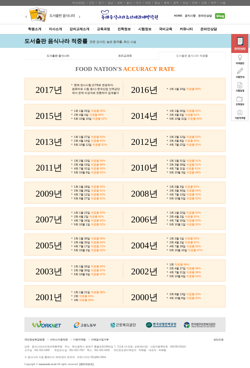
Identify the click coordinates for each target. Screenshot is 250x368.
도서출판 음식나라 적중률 (192, 55)
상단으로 (218, 339)
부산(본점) (78, 2)
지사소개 (55, 29)
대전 (148, 2)
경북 (119, 2)
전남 (185, 2)
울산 (129, 2)
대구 (138, 2)
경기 (101, 2)
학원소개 (34, 29)
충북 (166, 2)
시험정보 (145, 29)
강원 (204, 2)
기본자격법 (79, 339)
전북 (194, 2)
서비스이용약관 (59, 339)
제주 (213, 2)
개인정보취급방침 (34, 339)
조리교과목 (125, 55)
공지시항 (190, 15)
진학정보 (124, 29)
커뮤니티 (186, 29)
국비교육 (165, 29)
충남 (157, 2)
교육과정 (103, 29)
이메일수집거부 (100, 339)
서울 (223, 2)
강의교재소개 (79, 29)
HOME (178, 15)
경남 (110, 2)
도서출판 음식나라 (58, 55)
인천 (91, 2)
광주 (176, 2)
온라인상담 (205, 15)
